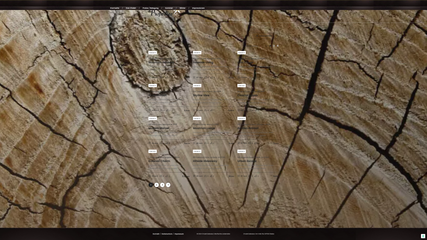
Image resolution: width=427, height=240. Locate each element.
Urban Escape (247, 161)
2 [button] (156, 185)
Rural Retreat (157, 95)
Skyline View (201, 95)
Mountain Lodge (204, 128)
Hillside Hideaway (205, 161)
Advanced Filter (265, 36)
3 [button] (162, 185)
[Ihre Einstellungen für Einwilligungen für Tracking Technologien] (423, 236)
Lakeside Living (203, 62)
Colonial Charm (159, 161)
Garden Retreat (248, 128)
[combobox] (156, 37)
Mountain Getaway (161, 62)
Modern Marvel (158, 128)
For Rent (152, 53)
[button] (168, 185)
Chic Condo (245, 62)
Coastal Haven (247, 95)
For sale (241, 85)
